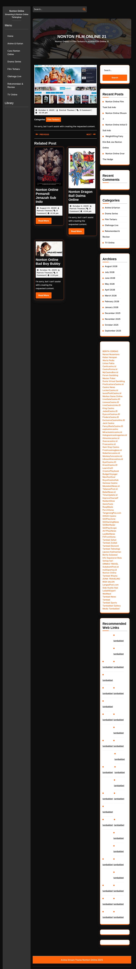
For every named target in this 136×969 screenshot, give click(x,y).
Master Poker (109, 378)
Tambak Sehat (109, 540)
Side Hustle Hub (110, 588)
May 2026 (110, 284)
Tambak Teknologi (111, 549)
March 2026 (111, 295)
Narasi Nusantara (111, 354)
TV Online (12, 94)
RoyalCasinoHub (110, 480)
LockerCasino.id (110, 390)
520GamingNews (111, 522)
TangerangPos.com (112, 513)
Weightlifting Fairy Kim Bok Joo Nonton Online (113, 142)
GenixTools (108, 504)
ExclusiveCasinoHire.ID (114, 420)
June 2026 (110, 278)
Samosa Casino (110, 483)
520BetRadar (109, 525)
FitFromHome (109, 537)
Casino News (109, 387)
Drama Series (14, 61)
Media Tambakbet (111, 608)
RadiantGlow (109, 501)
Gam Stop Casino (111, 447)
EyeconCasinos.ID (111, 414)
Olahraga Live (14, 76)
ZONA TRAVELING (111, 578)
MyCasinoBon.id (110, 372)
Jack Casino (108, 423)
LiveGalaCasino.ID (111, 399)
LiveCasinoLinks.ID (112, 405)
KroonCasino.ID (110, 465)
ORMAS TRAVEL (110, 564)
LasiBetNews (109, 534)
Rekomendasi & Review (15, 86)
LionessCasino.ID (111, 402)
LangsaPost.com (110, 584)
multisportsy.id (110, 570)
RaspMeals (108, 507)
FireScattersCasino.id (113, 384)
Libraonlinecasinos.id (113, 459)
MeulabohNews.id (111, 486)
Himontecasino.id (111, 438)
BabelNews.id (109, 492)
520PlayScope (110, 528)
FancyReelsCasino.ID (113, 426)
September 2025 (113, 330)
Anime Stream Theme (71, 960)
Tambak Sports (110, 602)
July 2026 (109, 272)
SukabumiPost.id (111, 566)
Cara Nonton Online (13, 53)
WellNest (107, 593)
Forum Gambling (110, 375)
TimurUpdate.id (110, 495)
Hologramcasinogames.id (115, 435)
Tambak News (109, 596)
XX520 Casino (109, 516)
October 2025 (111, 325)
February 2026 (112, 301)
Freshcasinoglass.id (112, 450)
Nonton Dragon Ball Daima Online (80, 195)
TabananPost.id (110, 489)
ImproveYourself (110, 498)
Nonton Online (16, 11)
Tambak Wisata (110, 576)
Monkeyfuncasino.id (112, 456)
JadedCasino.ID (110, 411)
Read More (45, 221)
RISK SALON (108, 582)
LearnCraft (108, 468)
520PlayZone (109, 519)
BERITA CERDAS (110, 351)
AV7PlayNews (109, 531)
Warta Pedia (108, 360)
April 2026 (110, 289)
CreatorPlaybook (111, 471)
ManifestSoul (109, 477)
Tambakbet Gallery (112, 605)
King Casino (108, 408)
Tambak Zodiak (110, 543)
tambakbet (108, 667)
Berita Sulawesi (110, 555)
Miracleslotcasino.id (112, 432)
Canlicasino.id (109, 366)
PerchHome (108, 510)
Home (10, 36)
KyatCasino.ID (109, 462)
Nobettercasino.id (111, 453)
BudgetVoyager (110, 474)
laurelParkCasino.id (112, 393)
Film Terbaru (13, 69)
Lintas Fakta (108, 363)
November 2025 (112, 319)
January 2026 (111, 307)
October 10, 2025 (48, 270)
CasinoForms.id (110, 369)
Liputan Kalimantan (112, 552)
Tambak (106, 599)
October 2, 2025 (46, 110)
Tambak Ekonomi (111, 546)
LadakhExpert (109, 590)
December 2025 (112, 313)
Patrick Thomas (67, 110)
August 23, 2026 (48, 208)
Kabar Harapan (110, 357)
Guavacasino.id (110, 441)
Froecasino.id (109, 444)
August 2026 (111, 266)
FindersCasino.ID (111, 417)
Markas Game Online (112, 396)
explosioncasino (110, 429)
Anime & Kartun (15, 43)
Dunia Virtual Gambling (114, 381)
